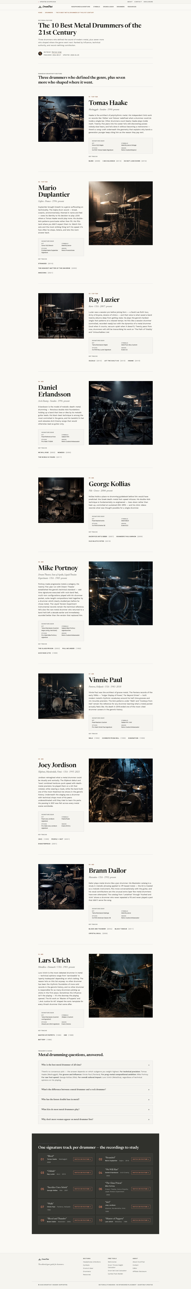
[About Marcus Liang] (40, 54)
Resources (132, 7)
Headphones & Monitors (80, 7)
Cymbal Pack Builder (115, 1274)
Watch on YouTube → (83, 1159)
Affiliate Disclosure (139, 1271)
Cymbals (96, 7)
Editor (135, 1268)
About (130, 2)
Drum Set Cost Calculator (117, 1271)
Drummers (121, 7)
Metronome (112, 1262)
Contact (138, 2)
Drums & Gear (108, 7)
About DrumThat (139, 1262)
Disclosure (148, 2)
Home (40, 12)
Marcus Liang (56, 52)
